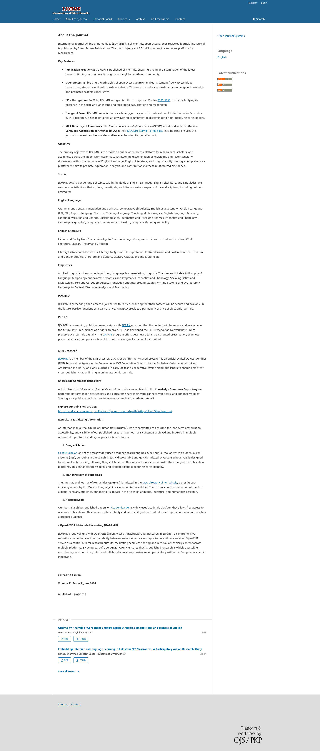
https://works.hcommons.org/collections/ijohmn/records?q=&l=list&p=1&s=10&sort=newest (115, 411)
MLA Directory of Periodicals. (145, 130)
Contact (180, 19)
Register (252, 2)
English (222, 57)
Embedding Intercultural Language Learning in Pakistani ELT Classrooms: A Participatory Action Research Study (130, 649)
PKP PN (126, 325)
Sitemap (63, 704)
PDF (65, 639)
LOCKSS (107, 334)
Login (264, 2)
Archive (140, 19)
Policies (123, 19)
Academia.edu (120, 507)
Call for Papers (160, 19)
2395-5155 (164, 100)
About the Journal (77, 19)
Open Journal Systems (231, 36)
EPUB (82, 639)
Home (56, 19)
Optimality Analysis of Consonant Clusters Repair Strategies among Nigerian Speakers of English (120, 627)
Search (260, 19)
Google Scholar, (68, 453)
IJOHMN (63, 358)
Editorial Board (103, 19)
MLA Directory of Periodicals (159, 482)
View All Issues (67, 671)
